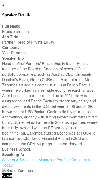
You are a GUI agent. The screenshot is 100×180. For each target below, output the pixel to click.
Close (7, 175)
